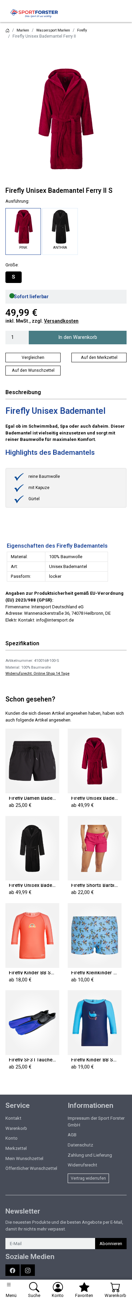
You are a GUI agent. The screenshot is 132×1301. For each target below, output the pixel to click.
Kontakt (13, 1118)
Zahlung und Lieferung (90, 1155)
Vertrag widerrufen (88, 1178)
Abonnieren (111, 1243)
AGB (72, 1134)
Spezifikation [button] (22, 643)
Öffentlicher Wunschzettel (31, 1168)
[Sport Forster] (35, 13)
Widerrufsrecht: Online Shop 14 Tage (37, 673)
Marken (23, 30)
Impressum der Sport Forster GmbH (96, 1121)
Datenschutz (80, 1144)
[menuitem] (13, 277)
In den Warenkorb (77, 337)
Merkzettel (16, 1148)
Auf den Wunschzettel (33, 370)
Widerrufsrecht (82, 1164)
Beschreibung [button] (23, 392)
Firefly (82, 30)
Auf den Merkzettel (99, 357)
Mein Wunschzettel (24, 1158)
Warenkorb (16, 1128)
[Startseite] (7, 30)
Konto (11, 1138)
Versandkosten (61, 321)
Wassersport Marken (53, 30)
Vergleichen (33, 357)
